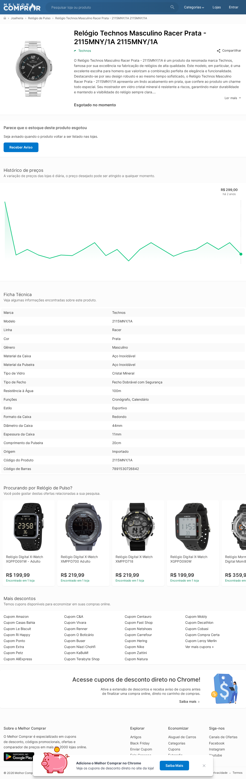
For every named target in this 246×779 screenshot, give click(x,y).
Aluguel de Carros (182, 737)
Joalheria (17, 18)
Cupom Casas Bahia (19, 622)
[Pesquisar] (172, 7)
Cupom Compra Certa (202, 635)
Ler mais (231, 98)
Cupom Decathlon (199, 622)
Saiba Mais (174, 765)
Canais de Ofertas (223, 737)
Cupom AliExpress (18, 659)
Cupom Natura (136, 659)
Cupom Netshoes (138, 629)
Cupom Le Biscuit (17, 629)
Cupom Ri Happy (17, 635)
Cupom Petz (13, 653)
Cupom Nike (134, 647)
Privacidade (219, 772)
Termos (237, 772)
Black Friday (140, 743)
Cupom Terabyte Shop (82, 659)
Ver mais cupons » (199, 647)
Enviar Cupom (141, 749)
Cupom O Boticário (79, 635)
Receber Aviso (21, 147)
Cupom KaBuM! (76, 653)
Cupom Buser (74, 641)
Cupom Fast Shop (139, 622)
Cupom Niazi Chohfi (79, 647)
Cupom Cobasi (196, 629)
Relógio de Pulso (39, 18)
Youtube (215, 755)
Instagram (217, 749)
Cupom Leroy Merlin (201, 641)
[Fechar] (205, 766)
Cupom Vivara (75, 622)
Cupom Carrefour (138, 635)
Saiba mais (188, 701)
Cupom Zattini (136, 653)
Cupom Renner (75, 629)
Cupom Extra (14, 647)
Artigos (135, 737)
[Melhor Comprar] (23, 7)
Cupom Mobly (196, 616)
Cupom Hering (136, 641)
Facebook (217, 743)
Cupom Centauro (138, 616)
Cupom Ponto (14, 641)
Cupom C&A (73, 616)
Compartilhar (231, 50)
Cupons (174, 749)
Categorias (176, 743)
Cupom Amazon (16, 616)
